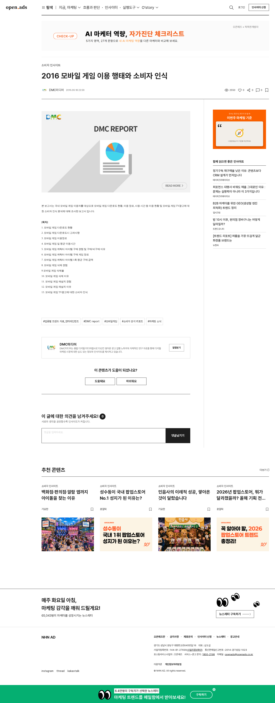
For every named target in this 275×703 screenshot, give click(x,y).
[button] (265, 470)
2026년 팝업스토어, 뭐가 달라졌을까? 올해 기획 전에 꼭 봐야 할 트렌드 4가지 (241, 495)
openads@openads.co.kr (239, 654)
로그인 (241, 7)
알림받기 (176, 347)
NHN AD (49, 637)
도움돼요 (100, 381)
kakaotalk (73, 670)
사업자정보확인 (194, 649)
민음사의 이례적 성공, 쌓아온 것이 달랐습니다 (184, 495)
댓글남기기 (177, 435)
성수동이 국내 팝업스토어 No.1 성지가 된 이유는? (122, 495)
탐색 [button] (49, 7)
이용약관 (158, 664)
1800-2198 (208, 654)
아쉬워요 (131, 381)
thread (60, 670)
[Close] (214, 689)
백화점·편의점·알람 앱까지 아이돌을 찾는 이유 (65, 495)
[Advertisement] (239, 315)
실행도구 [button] (129, 7)
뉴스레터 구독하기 (230, 614)
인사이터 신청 (259, 7)
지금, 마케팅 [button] (68, 7)
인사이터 (111, 7)
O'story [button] (148, 7)
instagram (48, 670)
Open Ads (16, 7)
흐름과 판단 (91, 7)
